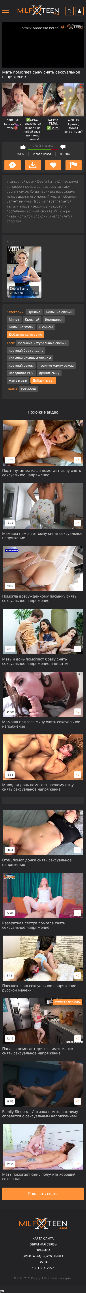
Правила (43, 1250)
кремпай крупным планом (30, 358)
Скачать (33, 165)
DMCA (43, 1262)
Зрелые (34, 312)
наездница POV (21, 373)
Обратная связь (43, 1244)
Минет (14, 319)
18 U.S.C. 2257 (43, 1268)
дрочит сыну (49, 373)
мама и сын (18, 380)
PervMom (28, 389)
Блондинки (54, 319)
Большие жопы (21, 327)
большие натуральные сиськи (42, 343)
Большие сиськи (59, 312)
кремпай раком (21, 365)
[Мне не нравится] (62, 146)
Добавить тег (43, 380)
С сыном (46, 327)
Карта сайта (43, 1238)
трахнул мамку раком (56, 365)
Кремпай (32, 319)
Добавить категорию (25, 334)
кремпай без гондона (26, 350)
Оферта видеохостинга (43, 1256)
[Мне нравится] (23, 146)
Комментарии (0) (12, 165)
